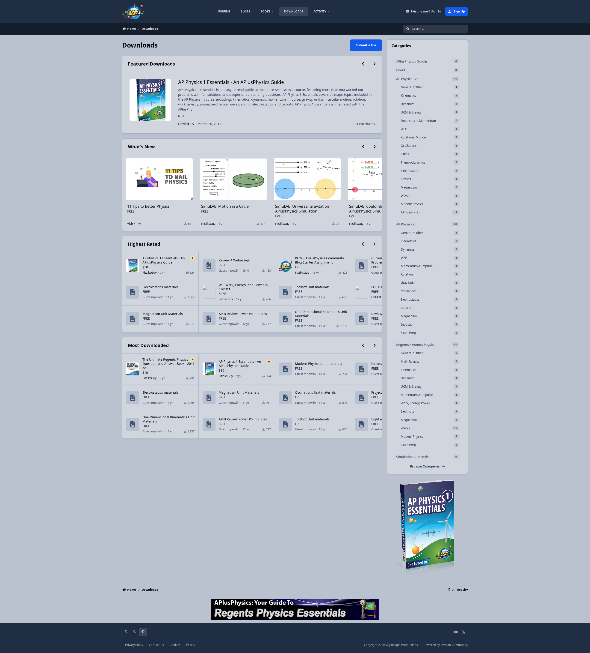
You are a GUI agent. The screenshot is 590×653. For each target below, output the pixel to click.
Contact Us (156, 645)
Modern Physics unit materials (318, 363)
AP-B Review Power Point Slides (243, 314)
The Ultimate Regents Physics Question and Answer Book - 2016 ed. (168, 363)
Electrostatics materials (160, 287)
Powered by (446, 645)
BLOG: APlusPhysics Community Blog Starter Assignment (319, 260)
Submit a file (366, 45)
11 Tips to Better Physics (148, 206)
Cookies (175, 645)
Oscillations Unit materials (315, 392)
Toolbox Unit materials (312, 287)
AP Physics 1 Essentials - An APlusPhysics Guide (231, 82)
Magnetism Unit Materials (162, 314)
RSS (192, 645)
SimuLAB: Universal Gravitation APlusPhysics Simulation (302, 209)
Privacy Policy (134, 645)
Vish (130, 224)
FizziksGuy (186, 124)
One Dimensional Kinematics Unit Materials (321, 313)
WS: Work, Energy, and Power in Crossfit (243, 287)
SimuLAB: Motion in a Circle (225, 206)
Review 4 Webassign (234, 260)
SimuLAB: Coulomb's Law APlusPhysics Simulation (371, 209)
